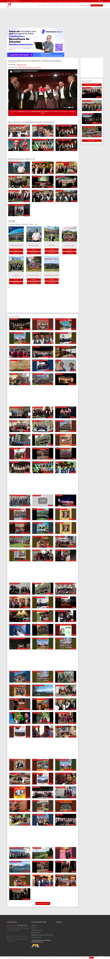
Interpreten (44, 5)
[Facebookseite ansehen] (99, 1)
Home (39, 5)
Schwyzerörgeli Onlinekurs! (84, 5)
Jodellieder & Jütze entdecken (97, 5)
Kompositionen (56, 5)
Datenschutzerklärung (85, 957)
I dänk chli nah (21, 64)
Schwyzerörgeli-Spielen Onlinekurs (42, 935)
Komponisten (49, 5)
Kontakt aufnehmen (35, 932)
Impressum (34, 925)
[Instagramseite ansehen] (101, 1)
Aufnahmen (63, 5)
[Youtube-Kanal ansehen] (102, 1)
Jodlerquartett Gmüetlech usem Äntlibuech (30, 67)
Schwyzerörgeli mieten (36, 937)
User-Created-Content (21, 925)
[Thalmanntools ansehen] (35, 41)
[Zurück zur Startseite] (9, 4)
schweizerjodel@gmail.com (14, 1)
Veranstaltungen (69, 5)
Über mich (33, 928)
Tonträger (76, 5)
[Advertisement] (55, 18)
